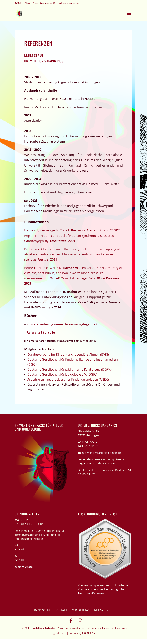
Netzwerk (101, 610)
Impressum (42, 610)
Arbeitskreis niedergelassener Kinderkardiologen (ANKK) (68, 379)
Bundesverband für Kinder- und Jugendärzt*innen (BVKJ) (68, 354)
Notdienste (25, 567)
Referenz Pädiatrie (41, 332)
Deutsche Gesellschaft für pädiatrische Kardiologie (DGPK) (69, 369)
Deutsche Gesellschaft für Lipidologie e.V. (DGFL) (62, 374)
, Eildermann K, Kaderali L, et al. (72, 254)
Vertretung (80, 610)
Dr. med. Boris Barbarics (41, 628)
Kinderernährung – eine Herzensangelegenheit (62, 324)
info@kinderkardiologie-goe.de (101, 452)
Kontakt (61, 610)
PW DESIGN (88, 633)
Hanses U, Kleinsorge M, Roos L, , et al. (72, 235)
